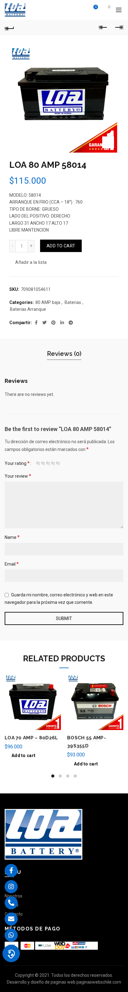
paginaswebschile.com (98, 982)
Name (12, 537)
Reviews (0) (64, 353)
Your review (18, 476)
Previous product (103, 27)
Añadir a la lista (31, 262)
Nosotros (13, 895)
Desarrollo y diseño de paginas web (41, 982)
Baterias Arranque (28, 309)
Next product (118, 27)
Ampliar (108, 142)
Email (12, 564)
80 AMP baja (47, 302)
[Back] (9, 27)
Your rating (17, 463)
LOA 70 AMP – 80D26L (31, 738)
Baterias (73, 302)
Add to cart (61, 245)
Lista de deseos (96, 7)
